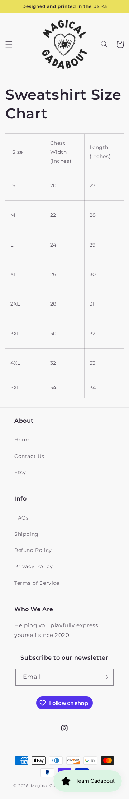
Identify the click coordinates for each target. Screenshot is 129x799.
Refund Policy (33, 550)
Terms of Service (36, 583)
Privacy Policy (33, 566)
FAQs (21, 518)
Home (22, 439)
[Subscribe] (105, 677)
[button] (9, 44)
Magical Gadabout (50, 785)
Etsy (20, 472)
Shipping (26, 534)
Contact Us (29, 456)
